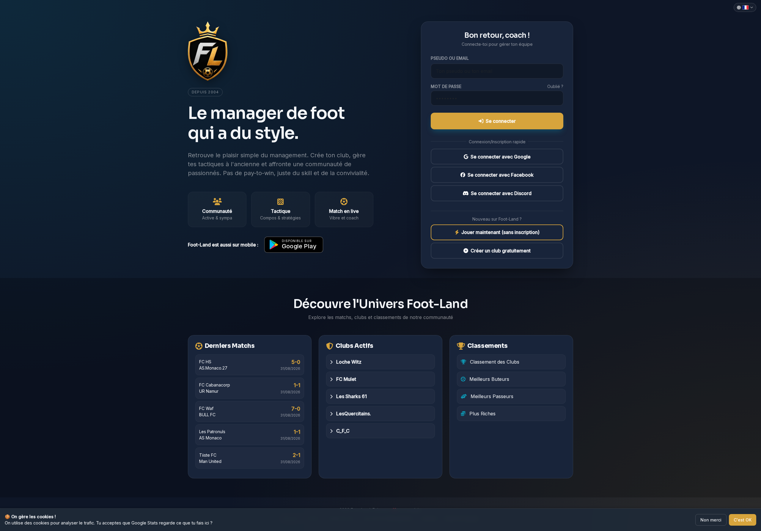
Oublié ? (555, 86)
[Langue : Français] (745, 7)
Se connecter (501, 121)
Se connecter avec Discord (501, 193)
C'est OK (742, 519)
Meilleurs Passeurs (491, 396)
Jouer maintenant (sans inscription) (500, 232)
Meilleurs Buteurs (488, 379)
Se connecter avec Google (501, 157)
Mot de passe (446, 86)
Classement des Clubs (493, 362)
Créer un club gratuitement (501, 251)
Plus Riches (482, 414)
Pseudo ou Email (450, 58)
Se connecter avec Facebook (501, 175)
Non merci (710, 519)
